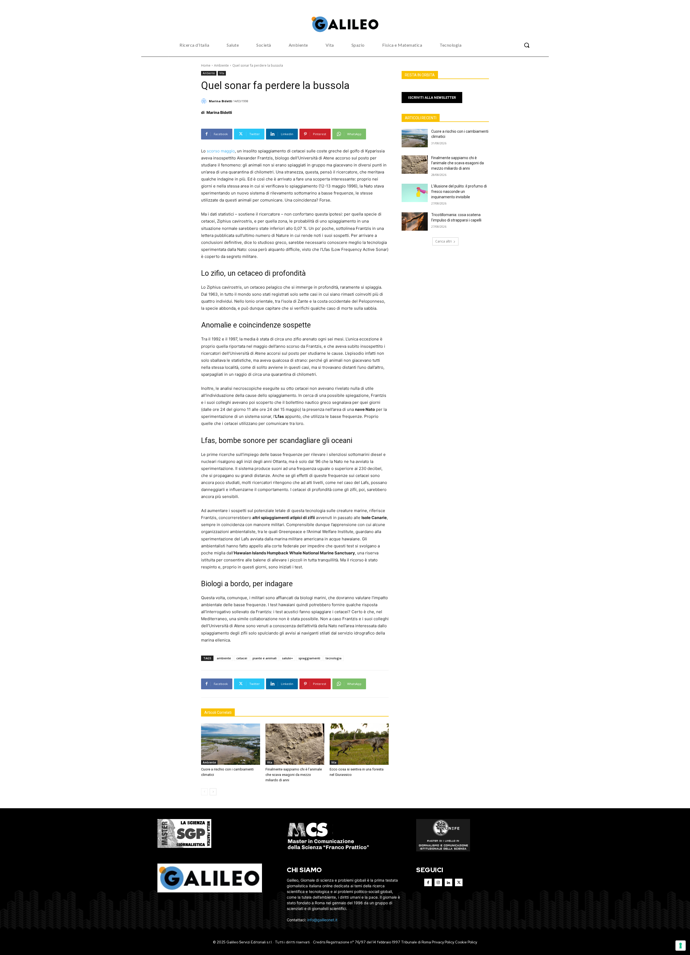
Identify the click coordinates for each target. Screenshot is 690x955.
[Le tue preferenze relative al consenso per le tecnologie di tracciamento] (680, 945)
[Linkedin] (448, 882)
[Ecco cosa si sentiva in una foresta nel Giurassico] (359, 744)
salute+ (287, 658)
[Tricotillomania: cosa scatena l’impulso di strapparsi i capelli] (415, 221)
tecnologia (333, 658)
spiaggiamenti (309, 658)
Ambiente (221, 65)
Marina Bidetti (220, 101)
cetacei (241, 658)
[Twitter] (459, 882)
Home (206, 65)
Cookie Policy (466, 942)
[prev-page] (204, 791)
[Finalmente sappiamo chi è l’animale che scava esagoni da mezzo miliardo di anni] (295, 744)
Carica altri (443, 241)
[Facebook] (428, 882)
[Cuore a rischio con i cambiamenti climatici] (230, 744)
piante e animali (265, 658)
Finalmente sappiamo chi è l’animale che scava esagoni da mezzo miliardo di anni (293, 774)
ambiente (224, 658)
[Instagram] (438, 882)
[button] (527, 45)
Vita (221, 73)
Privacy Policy (443, 942)
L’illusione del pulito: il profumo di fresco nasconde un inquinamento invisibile (459, 191)
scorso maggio (221, 151)
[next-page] (213, 791)
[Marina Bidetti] (204, 101)
